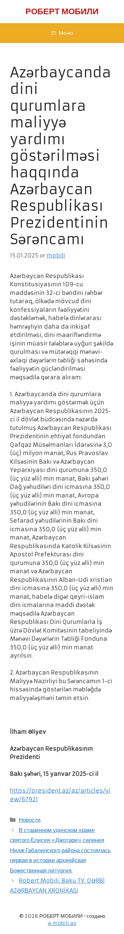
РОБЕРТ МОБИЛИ (62, 11)
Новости (30, 819)
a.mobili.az (62, 923)
